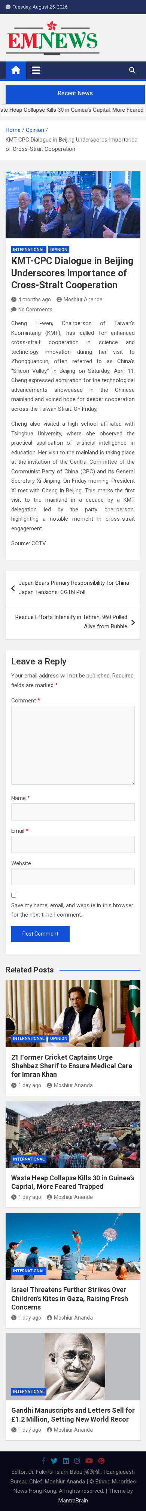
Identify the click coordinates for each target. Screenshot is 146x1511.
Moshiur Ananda (83, 299)
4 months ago (34, 299)
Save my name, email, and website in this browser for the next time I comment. (72, 910)
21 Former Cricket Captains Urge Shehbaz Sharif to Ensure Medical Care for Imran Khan (71, 1066)
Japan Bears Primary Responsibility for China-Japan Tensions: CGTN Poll (75, 588)
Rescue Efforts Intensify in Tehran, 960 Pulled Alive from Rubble (71, 622)
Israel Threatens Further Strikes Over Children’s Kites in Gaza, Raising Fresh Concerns (69, 1298)
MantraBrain (73, 1500)
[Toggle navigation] (36, 70)
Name (20, 798)
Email (19, 831)
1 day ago (29, 1085)
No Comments (35, 309)
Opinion (58, 249)
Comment (25, 700)
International (29, 249)
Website (21, 863)
